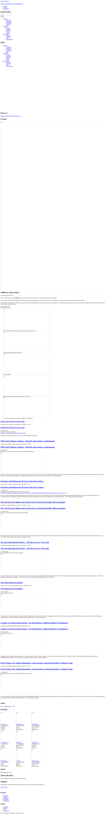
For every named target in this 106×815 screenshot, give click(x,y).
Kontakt (5, 6)
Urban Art (8, 37)
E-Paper (5, 7)
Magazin (5, 18)
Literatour (8, 24)
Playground (6, 34)
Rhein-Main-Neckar (9, 3)
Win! (7, 38)
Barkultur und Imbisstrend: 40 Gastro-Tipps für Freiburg (22, 481)
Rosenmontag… (20, 724)
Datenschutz (6, 800)
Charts (7, 31)
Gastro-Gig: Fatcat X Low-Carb (13, 421)
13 (10, 706)
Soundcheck (9, 22)
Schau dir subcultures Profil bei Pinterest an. (11, 116)
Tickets (8, 33)
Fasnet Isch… (4, 724)
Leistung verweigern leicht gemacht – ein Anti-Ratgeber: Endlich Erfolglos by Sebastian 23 (34, 623)
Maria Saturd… (4, 760)
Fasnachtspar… (4, 742)
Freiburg (2, 3)
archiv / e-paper (4, 787)
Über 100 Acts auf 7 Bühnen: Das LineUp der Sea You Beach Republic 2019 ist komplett (33, 502)
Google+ (5, 808)
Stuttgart (15, 3)
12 (9, 706)
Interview (8, 21)
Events (7, 27)
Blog (7, 25)
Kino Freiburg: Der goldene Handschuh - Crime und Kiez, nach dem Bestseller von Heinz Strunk (37, 663)
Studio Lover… (35, 742)
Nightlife (5, 26)
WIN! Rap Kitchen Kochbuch (12, 583)
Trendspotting (9, 39)
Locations (8, 29)
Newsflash (8, 20)
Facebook (5, 806)
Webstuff (8, 35)
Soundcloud (6, 810)
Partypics (8, 30)
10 (7, 706)
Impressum (5, 795)
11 (8, 706)
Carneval (18, 760)
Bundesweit (20, 3)
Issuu (4, 809)
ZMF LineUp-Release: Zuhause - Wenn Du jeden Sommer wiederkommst (28, 441)
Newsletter (5, 799)
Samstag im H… (35, 760)
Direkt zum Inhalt (5, 1)
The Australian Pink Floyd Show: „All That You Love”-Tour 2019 (25, 542)
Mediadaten (6, 8)
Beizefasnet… (19, 742)
